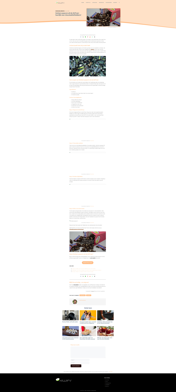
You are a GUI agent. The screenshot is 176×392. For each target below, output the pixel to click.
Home (82, 2)
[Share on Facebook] (81, 37)
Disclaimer (107, 386)
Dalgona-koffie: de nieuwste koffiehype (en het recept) (83, 268)
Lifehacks (94, 2)
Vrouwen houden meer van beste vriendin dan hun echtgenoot (88, 322)
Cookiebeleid (107, 384)
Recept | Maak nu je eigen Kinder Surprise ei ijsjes (82, 271)
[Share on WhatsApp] (92, 37)
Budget (115, 2)
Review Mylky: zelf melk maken (70, 321)
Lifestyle (88, 2)
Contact (106, 381)
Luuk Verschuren (82, 300)
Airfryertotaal (118, 27)
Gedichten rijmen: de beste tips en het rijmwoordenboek (104, 322)
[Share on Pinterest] (88, 37)
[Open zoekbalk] (119, 2)
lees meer (110, 371)
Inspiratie (101, 2)
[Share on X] (83, 37)
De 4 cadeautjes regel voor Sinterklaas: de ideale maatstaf (87, 338)
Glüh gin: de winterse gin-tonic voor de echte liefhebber (104, 338)
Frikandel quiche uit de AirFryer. (76, 229)
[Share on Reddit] (90, 37)
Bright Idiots (94, 390)
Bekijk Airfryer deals (87, 262)
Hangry (92, 49)
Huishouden (109, 2)
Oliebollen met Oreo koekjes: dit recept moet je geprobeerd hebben (86, 270)
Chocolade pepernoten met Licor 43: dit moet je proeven (70, 338)
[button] (87, 292)
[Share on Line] (85, 37)
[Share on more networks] (94, 37)
